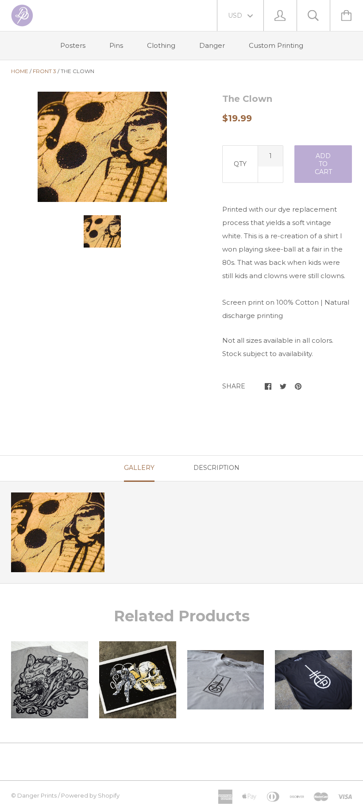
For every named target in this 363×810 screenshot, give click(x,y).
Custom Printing (276, 45)
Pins (116, 45)
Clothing (161, 45)
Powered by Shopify (90, 795)
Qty (240, 164)
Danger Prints (37, 795)
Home (19, 71)
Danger (212, 45)
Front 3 (44, 71)
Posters (72, 45)
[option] (102, 147)
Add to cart (323, 164)
